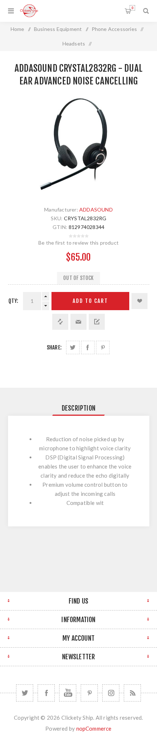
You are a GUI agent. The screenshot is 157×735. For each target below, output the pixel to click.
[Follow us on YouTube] (67, 693)
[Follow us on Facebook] (46, 693)
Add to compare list (60, 322)
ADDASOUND (96, 209)
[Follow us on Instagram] (110, 693)
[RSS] (132, 693)
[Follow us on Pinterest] (89, 693)
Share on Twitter (73, 347)
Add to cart (90, 300)
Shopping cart (132, 8)
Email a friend (78, 322)
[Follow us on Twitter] (24, 693)
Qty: (13, 300)
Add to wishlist (139, 301)
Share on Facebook (88, 347)
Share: (54, 347)
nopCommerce (94, 728)
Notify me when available (97, 322)
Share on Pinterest (103, 347)
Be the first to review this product (78, 243)
